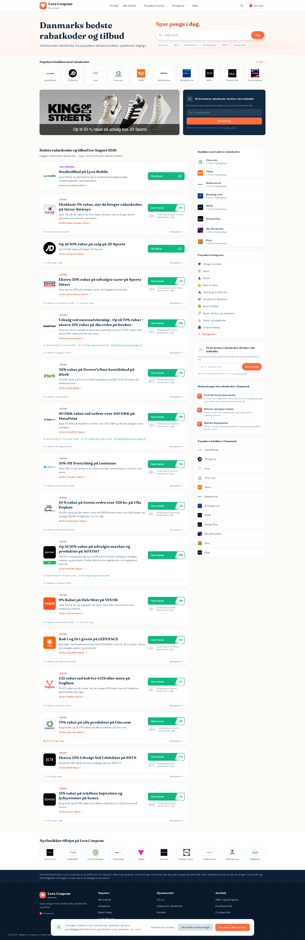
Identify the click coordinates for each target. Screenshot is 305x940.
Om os (161, 899)
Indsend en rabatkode (169, 906)
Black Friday (105, 912)
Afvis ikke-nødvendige (195, 927)
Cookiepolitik (223, 912)
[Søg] (242, 5)
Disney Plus (240, 45)
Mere (195, 5)
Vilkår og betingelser (227, 899)
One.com (163, 45)
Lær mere (135, 929)
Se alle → (260, 61)
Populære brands (154, 5)
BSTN (225, 45)
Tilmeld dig (224, 121)
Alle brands (129, 5)
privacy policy (229, 127)
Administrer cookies (162, 927)
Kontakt (161, 912)
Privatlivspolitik (223, 906)
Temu (176, 45)
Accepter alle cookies (232, 927)
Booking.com (209, 45)
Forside (114, 5)
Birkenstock (191, 45)
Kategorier (178, 5)
